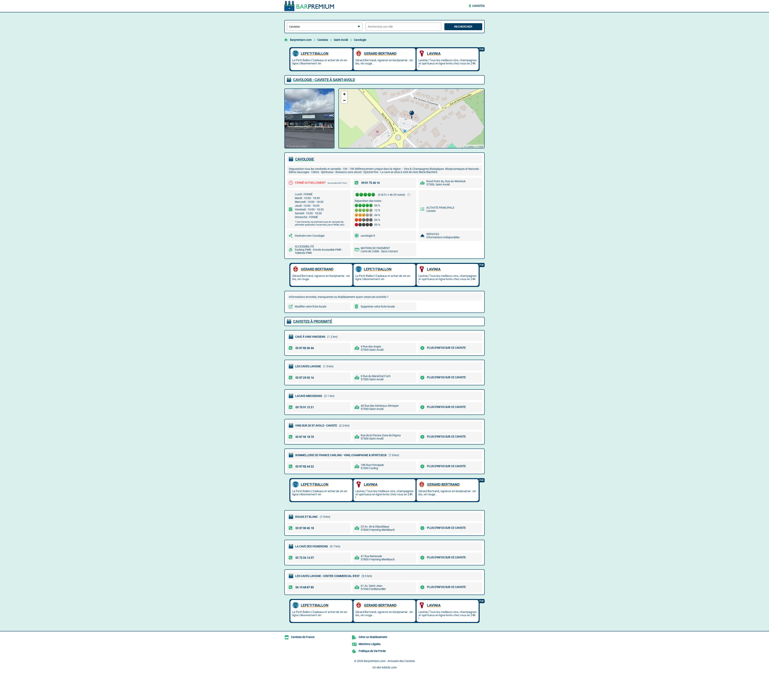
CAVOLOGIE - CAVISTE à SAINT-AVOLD (324, 80)
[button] (411, 115)
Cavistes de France (302, 637)
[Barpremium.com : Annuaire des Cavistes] (309, 6)
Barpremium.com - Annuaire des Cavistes (389, 661)
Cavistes (478, 5)
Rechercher (463, 26)
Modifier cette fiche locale (310, 306)
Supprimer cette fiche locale (378, 306)
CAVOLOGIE (304, 159)
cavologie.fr (368, 235)
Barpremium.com (301, 39)
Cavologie (360, 39)
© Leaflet (469, 146)
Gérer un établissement (373, 637)
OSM (480, 146)
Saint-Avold (341, 39)
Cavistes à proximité (312, 321)
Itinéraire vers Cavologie (309, 235)
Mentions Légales (369, 644)
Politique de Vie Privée (372, 651)
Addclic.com (389, 667)
